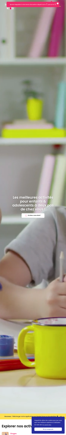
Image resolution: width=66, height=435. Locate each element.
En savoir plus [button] (46, 424)
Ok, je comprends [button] (48, 429)
